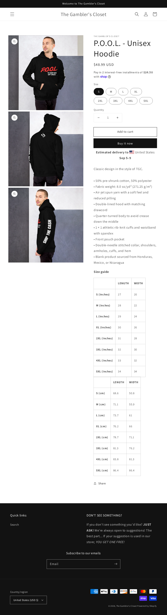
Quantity (99, 110)
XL (136, 91)
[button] (12, 14)
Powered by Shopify (147, 606)
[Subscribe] (115, 564)
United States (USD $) (25, 600)
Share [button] (102, 483)
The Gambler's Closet (126, 606)
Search (14, 524)
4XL (130, 101)
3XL (115, 101)
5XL (146, 101)
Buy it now (125, 143)
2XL (100, 101)
